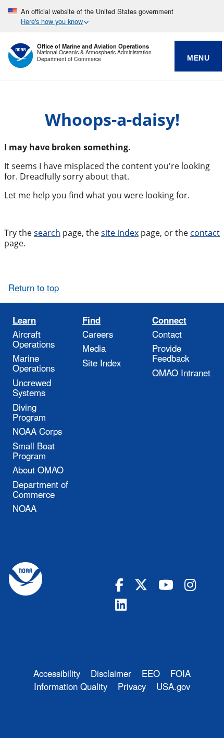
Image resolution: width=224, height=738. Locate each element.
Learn (24, 320)
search (47, 233)
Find (91, 320)
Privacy (132, 686)
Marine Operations (34, 363)
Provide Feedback (170, 353)
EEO (151, 673)
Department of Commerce (69, 59)
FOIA (180, 673)
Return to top (33, 287)
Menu (198, 58)
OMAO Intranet (181, 372)
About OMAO (38, 469)
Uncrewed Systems (32, 387)
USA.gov (173, 686)
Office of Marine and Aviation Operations (93, 46)
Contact (167, 334)
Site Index (101, 362)
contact (205, 233)
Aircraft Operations (34, 339)
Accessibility (56, 673)
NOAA (24, 508)
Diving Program (29, 412)
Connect (169, 320)
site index (120, 233)
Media (94, 348)
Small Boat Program (34, 450)
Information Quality (70, 686)
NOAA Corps (37, 431)
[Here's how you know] (112, 16)
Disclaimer (111, 673)
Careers (97, 334)
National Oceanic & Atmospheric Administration (94, 52)
